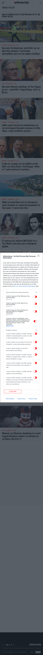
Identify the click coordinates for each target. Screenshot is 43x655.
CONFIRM (12, 391)
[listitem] (21, 292)
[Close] (39, 256)
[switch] (35, 297)
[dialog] (21, 327)
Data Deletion (10, 398)
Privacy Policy (32, 398)
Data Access (21, 398)
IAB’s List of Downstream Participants (24, 286)
